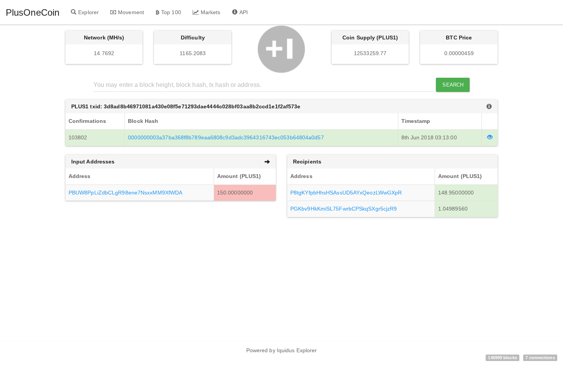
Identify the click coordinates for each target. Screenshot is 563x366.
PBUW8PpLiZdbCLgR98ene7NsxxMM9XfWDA (125, 193)
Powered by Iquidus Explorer (281, 350)
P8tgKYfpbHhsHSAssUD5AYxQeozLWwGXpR (346, 193)
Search (452, 85)
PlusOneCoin (32, 12)
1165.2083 (193, 53)
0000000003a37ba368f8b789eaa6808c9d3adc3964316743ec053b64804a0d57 (226, 137)
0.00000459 (459, 53)
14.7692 (104, 53)
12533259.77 (370, 53)
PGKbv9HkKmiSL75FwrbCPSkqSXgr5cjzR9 (343, 209)
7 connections (540, 357)
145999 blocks (502, 357)
